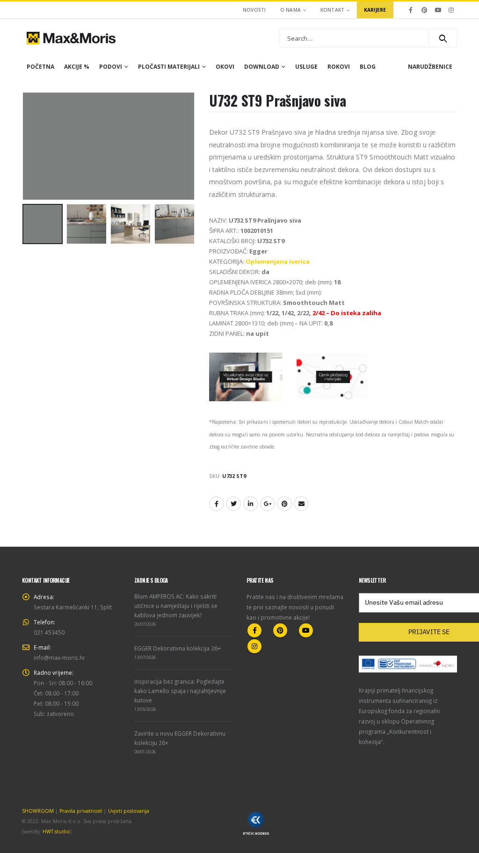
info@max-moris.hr (59, 657)
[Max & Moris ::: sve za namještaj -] (71, 38)
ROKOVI (338, 67)
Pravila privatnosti (80, 811)
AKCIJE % (76, 67)
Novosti (254, 10)
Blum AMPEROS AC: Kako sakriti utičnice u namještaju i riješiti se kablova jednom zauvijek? (176, 606)
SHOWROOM (38, 811)
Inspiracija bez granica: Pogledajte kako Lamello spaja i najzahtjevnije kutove (180, 691)
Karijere (375, 10)
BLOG (368, 67)
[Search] (443, 38)
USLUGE (306, 67)
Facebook (216, 503)
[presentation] (24, 146)
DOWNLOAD (261, 67)
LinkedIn (250, 503)
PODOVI (110, 67)
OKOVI (225, 67)
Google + (267, 503)
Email (301, 503)
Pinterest (284, 503)
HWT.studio (56, 831)
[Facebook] (411, 10)
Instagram (254, 646)
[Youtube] (438, 10)
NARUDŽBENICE (430, 67)
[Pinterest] (424, 10)
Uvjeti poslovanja (128, 811)
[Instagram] (451, 10)
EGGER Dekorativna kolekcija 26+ (177, 648)
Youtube (306, 630)
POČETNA (40, 67)
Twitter (233, 503)
